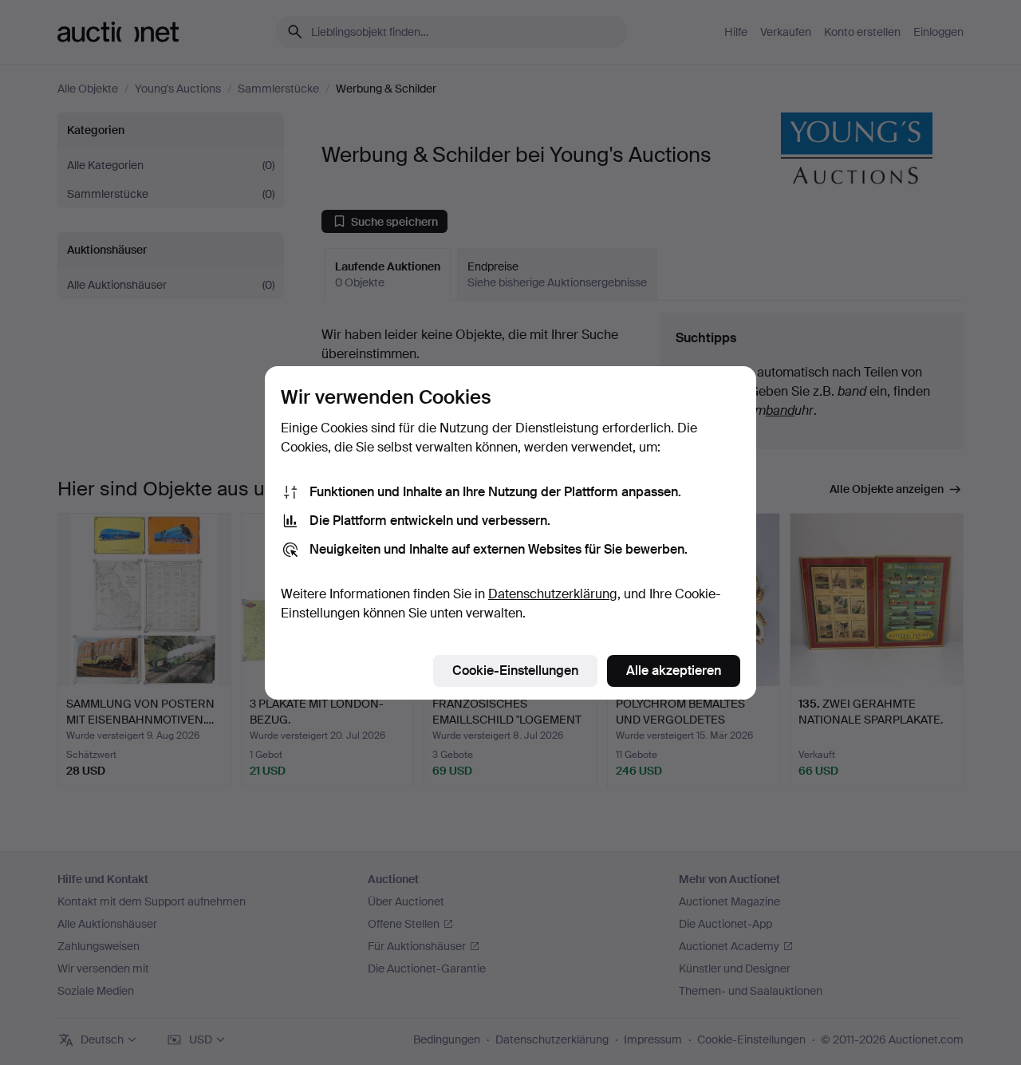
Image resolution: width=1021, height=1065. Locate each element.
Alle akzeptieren (673, 670)
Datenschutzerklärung (552, 594)
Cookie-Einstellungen (515, 670)
